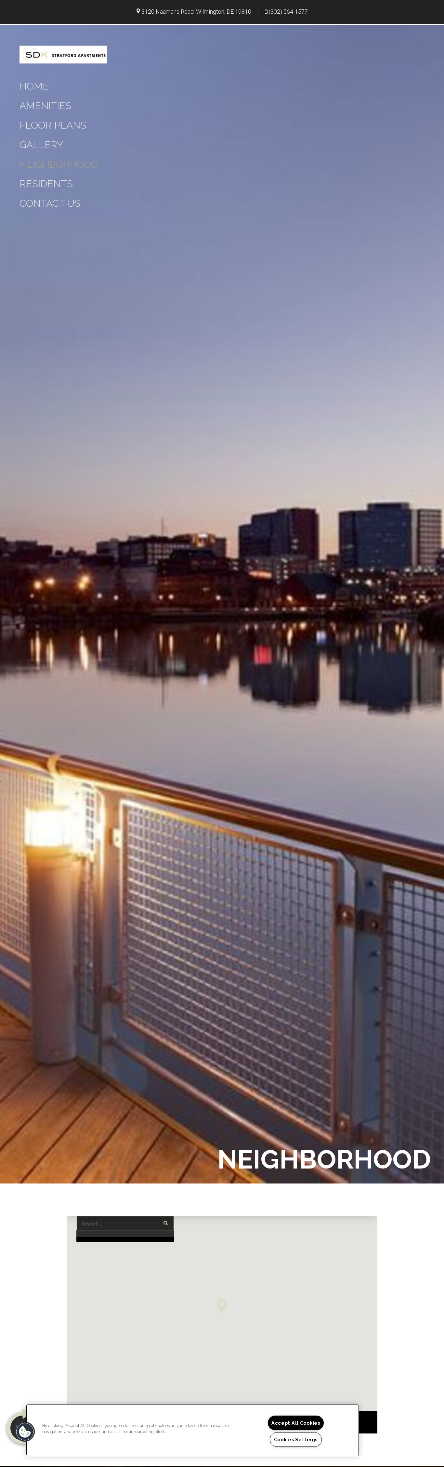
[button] (222, 1306)
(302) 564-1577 (288, 11)
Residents (46, 183)
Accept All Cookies (295, 1423)
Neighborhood (59, 164)
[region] (192, 1430)
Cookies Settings (296, 1439)
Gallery (41, 144)
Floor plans (53, 125)
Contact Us (50, 203)
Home (34, 86)
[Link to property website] (63, 53)
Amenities (45, 105)
